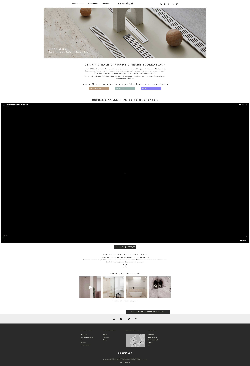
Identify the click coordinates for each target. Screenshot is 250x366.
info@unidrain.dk (116, 359)
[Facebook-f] (136, 319)
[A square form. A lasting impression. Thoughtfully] (90, 287)
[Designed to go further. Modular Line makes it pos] (136, 287)
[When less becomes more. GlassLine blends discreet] (113, 287)
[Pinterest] (129, 319)
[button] (79, 3)
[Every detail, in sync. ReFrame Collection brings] (160, 287)
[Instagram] (114, 319)
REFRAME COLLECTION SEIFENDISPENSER (125, 100)
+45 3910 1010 (126, 359)
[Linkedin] (121, 319)
